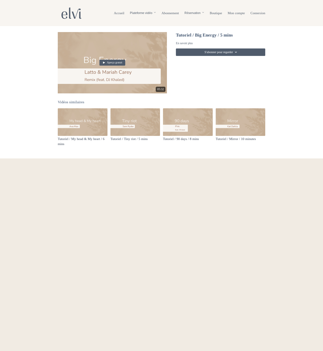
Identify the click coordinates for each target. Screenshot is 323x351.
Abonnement (170, 13)
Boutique (216, 13)
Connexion (257, 13)
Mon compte (236, 13)
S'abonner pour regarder (218, 52)
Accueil (119, 13)
